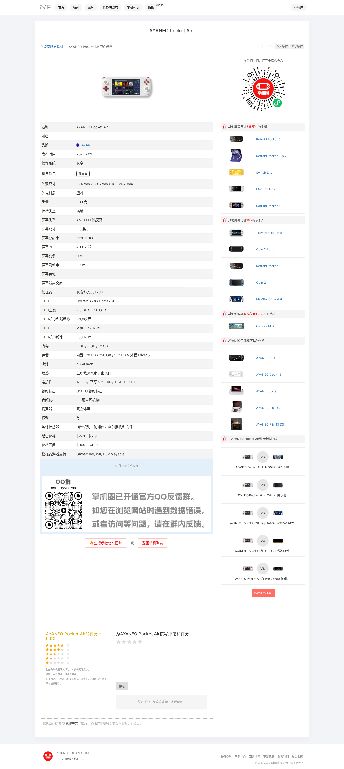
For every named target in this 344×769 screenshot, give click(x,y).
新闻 (76, 7)
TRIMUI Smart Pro (269, 233)
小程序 (298, 7)
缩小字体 (297, 46)
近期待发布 (110, 7)
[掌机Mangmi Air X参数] (237, 188)
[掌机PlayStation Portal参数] (237, 299)
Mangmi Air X (265, 189)
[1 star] (118, 642)
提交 (122, 686)
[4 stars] (134, 642)
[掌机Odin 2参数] (237, 282)
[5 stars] (140, 642)
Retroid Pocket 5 (268, 139)
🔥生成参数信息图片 (106, 543)
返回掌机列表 (152, 543)
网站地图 (254, 756)
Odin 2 (261, 282)
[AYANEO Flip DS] (237, 407)
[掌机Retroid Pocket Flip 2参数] (237, 155)
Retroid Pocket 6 (268, 206)
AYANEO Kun (265, 358)
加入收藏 (297, 756)
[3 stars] (129, 642)
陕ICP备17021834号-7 (291, 762)
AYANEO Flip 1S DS (270, 424)
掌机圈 (45, 7)
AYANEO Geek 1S (269, 374)
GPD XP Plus (265, 326)
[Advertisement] (126, 589)
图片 (91, 7)
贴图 (151, 7)
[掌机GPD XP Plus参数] (237, 326)
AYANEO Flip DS (268, 408)
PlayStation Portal (269, 299)
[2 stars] (124, 642)
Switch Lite (264, 172)
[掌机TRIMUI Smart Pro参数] (237, 232)
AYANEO (88, 145)
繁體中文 (72, 723)
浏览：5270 (265, 46)
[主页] (49, 755)
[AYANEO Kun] (237, 357)
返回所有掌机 (53, 47)
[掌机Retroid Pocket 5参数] (237, 139)
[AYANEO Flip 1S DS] (237, 424)
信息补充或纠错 (128, 466)
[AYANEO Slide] (237, 391)
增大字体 (282, 46)
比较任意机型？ (264, 593)
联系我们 (283, 756)
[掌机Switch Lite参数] (237, 172)
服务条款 (226, 756)
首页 (61, 7)
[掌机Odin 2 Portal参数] (237, 249)
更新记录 (268, 756)
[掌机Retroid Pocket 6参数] (237, 205)
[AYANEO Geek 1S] (237, 374)
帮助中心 (240, 756)
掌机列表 (133, 7)
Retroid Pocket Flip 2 (271, 156)
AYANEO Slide (266, 391)
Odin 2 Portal (265, 249)
